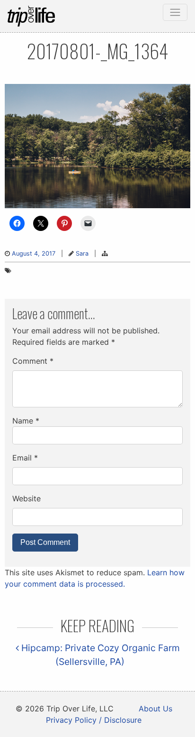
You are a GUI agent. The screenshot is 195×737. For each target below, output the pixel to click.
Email (25, 457)
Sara (82, 253)
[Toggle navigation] (175, 12)
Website (26, 498)
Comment (32, 361)
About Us (155, 708)
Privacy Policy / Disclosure (94, 720)
